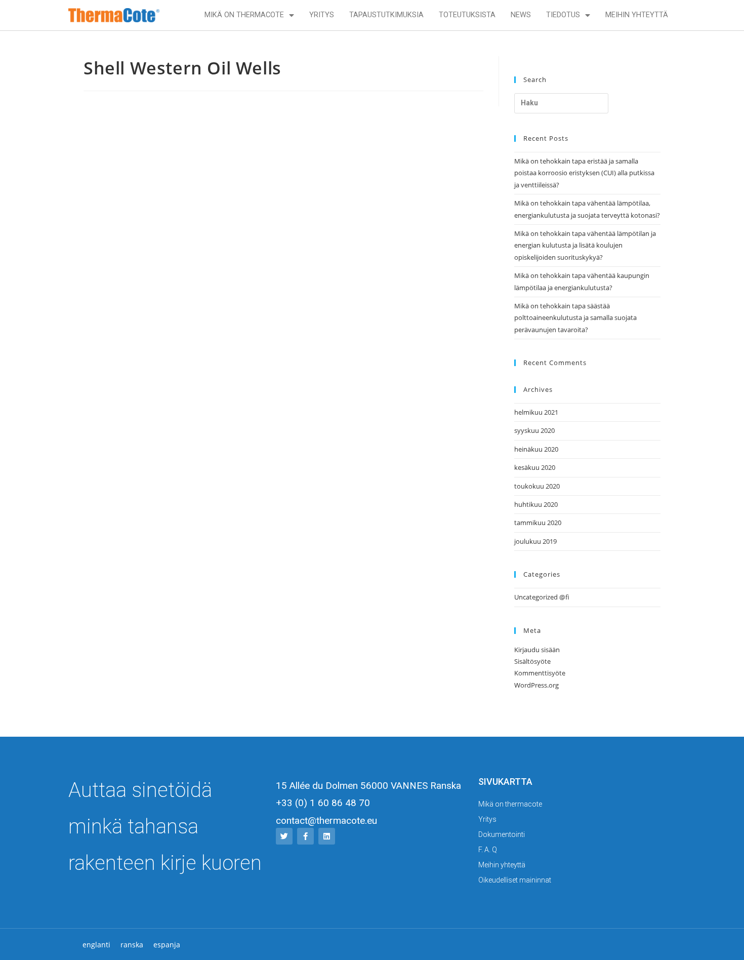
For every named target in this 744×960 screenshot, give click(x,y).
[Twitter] (284, 836)
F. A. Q (487, 850)
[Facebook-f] (305, 836)
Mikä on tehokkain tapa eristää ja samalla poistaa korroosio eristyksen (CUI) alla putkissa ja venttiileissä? (584, 172)
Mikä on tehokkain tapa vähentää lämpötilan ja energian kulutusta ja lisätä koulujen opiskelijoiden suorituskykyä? (585, 245)
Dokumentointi (501, 834)
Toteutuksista (467, 15)
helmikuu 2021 (536, 412)
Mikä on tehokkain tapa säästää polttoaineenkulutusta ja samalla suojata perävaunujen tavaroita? (575, 317)
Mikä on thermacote (244, 15)
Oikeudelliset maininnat (514, 880)
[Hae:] (561, 103)
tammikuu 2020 (537, 522)
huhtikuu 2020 (536, 504)
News (521, 15)
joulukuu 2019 (535, 541)
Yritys (321, 15)
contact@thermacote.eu (326, 820)
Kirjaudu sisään (537, 649)
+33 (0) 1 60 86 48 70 (323, 803)
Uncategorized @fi (541, 597)
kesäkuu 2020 (534, 467)
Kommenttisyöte (539, 672)
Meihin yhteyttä (636, 15)
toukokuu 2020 (537, 486)
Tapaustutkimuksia (386, 15)
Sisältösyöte (532, 661)
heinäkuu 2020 (536, 449)
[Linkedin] (326, 836)
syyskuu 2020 (534, 430)
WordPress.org (536, 685)
